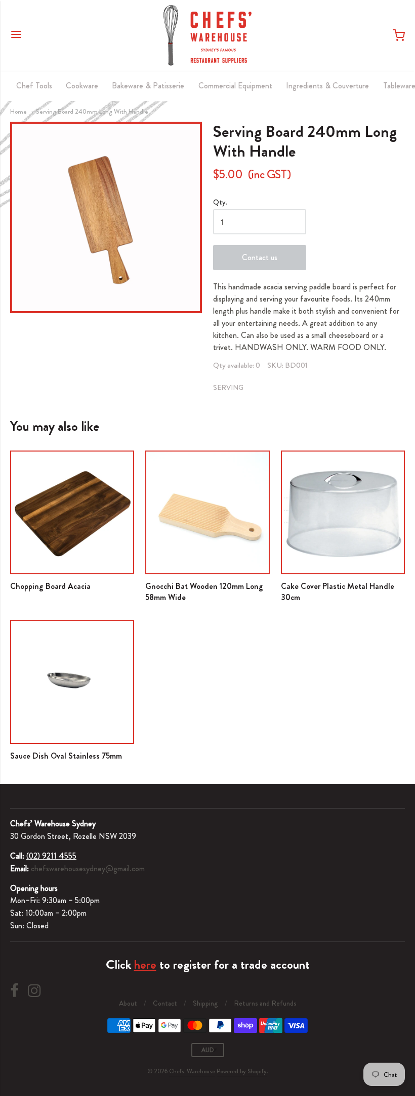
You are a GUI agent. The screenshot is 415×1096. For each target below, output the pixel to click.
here (145, 965)
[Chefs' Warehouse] (207, 35)
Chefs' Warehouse (192, 1071)
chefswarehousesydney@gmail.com (88, 868)
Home (18, 111)
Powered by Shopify (242, 1071)
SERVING (228, 387)
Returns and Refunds (265, 1003)
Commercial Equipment (235, 85)
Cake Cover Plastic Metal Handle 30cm (337, 591)
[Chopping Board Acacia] (72, 512)
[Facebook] (14, 991)
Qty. (220, 202)
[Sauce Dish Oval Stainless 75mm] (72, 682)
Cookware (82, 85)
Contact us (259, 257)
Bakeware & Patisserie (148, 85)
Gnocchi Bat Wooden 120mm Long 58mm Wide (204, 591)
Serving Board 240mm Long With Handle (92, 111)
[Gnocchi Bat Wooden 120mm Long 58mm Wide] (207, 512)
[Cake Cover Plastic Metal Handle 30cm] (343, 512)
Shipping (205, 1003)
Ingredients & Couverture (327, 85)
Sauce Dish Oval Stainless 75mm (66, 756)
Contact (165, 1003)
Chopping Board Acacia (50, 586)
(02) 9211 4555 (51, 856)
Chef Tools (34, 85)
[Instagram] (34, 991)
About (128, 1003)
